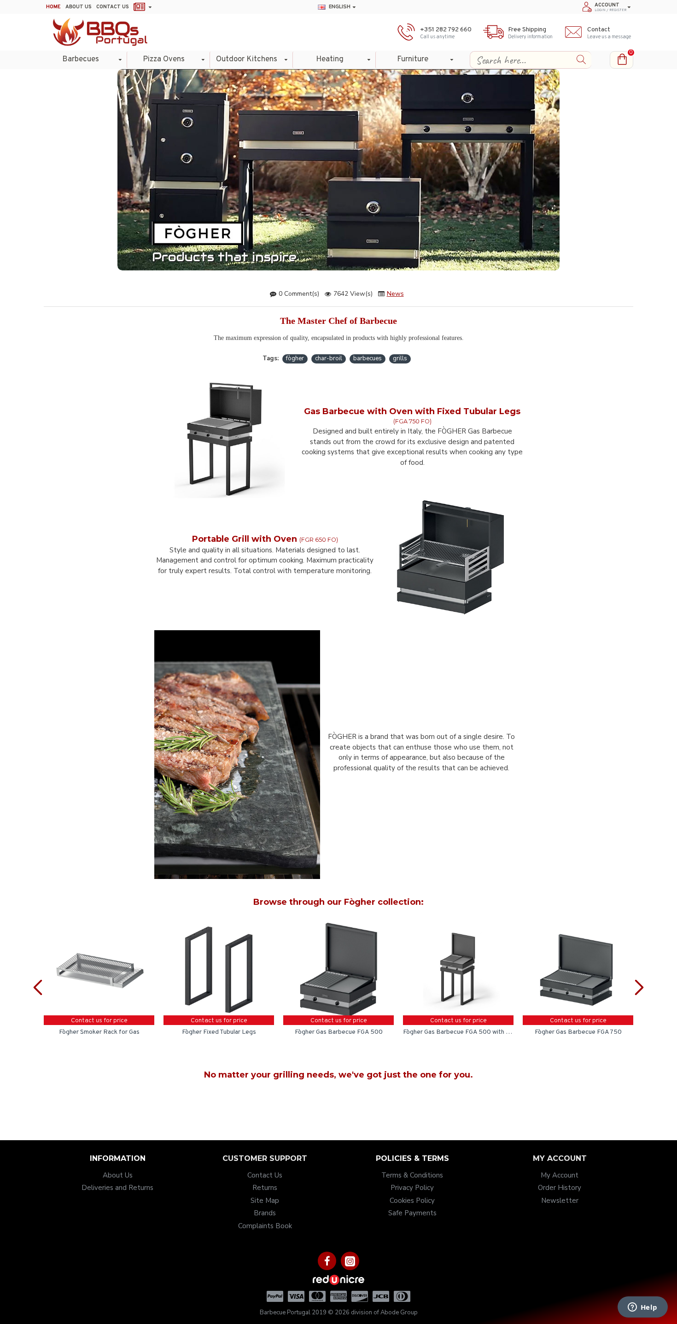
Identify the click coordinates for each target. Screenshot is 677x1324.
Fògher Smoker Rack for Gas (99, 1032)
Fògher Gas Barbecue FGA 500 (339, 1032)
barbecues (367, 358)
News (395, 293)
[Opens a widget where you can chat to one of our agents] (642, 1307)
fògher (295, 358)
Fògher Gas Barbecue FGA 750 (578, 1032)
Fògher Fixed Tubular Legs (219, 1032)
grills (400, 358)
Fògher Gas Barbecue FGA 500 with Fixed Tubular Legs (458, 1032)
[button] (39, 977)
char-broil (328, 358)
